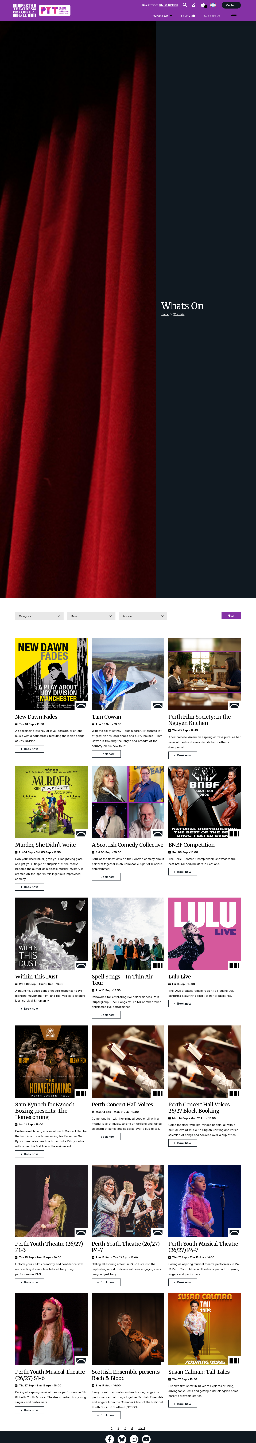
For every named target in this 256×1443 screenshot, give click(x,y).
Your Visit (188, 16)
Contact (231, 5)
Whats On (178, 314)
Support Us (212, 16)
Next (141, 1428)
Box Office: (160, 5)
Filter (231, 615)
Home (165, 314)
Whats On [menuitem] (160, 16)
